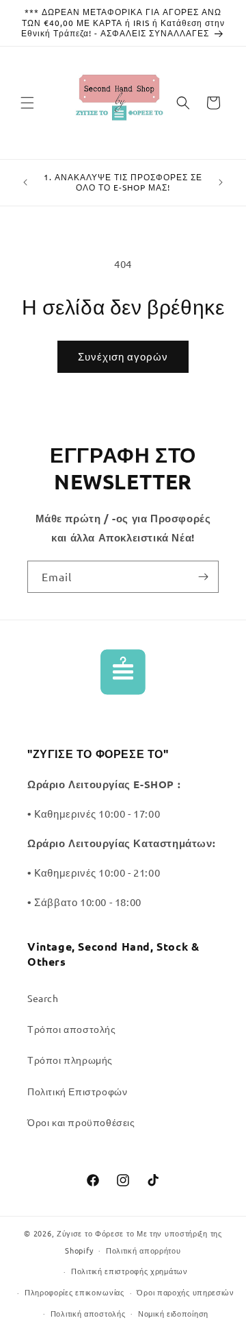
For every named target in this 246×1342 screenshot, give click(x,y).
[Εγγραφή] (203, 577)
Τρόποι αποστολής (71, 1029)
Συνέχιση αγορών (123, 356)
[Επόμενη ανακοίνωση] (221, 182)
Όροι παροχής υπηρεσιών (185, 1291)
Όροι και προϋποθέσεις (81, 1122)
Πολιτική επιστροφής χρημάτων (129, 1270)
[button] (27, 103)
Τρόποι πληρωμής (70, 1059)
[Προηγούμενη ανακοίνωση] (25, 182)
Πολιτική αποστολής (88, 1313)
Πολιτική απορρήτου (143, 1250)
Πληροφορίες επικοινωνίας (74, 1291)
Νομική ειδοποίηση (173, 1313)
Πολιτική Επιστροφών (77, 1091)
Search (43, 998)
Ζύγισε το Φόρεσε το (97, 1233)
